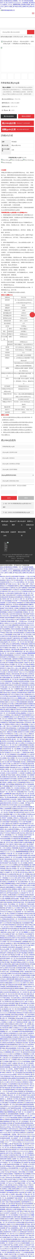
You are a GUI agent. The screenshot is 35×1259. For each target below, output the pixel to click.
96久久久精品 (17, 1142)
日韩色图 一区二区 (22, 909)
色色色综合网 (4, 587)
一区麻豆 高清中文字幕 (9, 1254)
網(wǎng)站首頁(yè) (5, 523)
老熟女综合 (29, 833)
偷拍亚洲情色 (25, 685)
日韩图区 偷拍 (16, 1059)
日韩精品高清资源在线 (27, 1106)
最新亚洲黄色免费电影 (9, 640)
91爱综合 (10, 1056)
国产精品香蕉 (21, 928)
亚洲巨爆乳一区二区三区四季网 (20, 831)
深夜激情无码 (7, 1232)
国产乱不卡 (27, 947)
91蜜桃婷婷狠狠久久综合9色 (8, 799)
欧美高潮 (14, 999)
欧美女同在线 (28, 1222)
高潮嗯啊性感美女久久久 (10, 717)
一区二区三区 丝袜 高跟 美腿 (25, 642)
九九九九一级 (15, 584)
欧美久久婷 (5, 971)
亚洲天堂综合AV (13, 1129)
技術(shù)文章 (30, 526)
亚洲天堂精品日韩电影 (17, 1014)
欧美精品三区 (16, 1065)
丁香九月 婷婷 (7, 906)
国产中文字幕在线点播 (23, 763)
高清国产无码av (13, 885)
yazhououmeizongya (6, 806)
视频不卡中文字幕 (15, 786)
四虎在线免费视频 (9, 617)
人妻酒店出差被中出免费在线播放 (22, 842)
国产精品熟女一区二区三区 (23, 1005)
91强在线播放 (26, 1061)
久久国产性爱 (4, 924)
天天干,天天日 (7, 801)
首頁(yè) (15, 41)
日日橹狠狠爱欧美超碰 (18, 1130)
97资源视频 (5, 786)
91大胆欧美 (11, 587)
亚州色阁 (32, 964)
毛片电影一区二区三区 (21, 954)
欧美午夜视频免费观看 (21, 604)
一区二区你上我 (4, 771)
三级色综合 (17, 1218)
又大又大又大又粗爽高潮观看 (21, 1243)
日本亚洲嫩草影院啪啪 (23, 1157)
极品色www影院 (16, 1147)
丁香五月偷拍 (30, 655)
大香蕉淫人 (16, 818)
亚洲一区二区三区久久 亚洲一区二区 (17, 599)
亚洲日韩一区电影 (13, 608)
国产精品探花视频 (10, 737)
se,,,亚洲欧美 (8, 1099)
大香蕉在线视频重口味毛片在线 (18, 1246)
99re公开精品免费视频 (19, 917)
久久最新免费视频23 (23, 745)
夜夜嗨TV (29, 1117)
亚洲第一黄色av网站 (17, 1194)
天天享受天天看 (25, 1065)
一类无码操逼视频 (14, 971)
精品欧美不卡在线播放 (25, 848)
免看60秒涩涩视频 (13, 829)
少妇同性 (19, 778)
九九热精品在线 (11, 874)
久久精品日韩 (30, 1041)
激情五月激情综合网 (16, 593)
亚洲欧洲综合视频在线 (24, 876)
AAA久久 (27, 812)
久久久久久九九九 (13, 1007)
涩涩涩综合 (28, 722)
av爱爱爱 (20, 690)
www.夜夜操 (11, 861)
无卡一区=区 (10, 1175)
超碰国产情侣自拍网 (23, 1230)
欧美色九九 (29, 1205)
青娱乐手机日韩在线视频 (9, 707)
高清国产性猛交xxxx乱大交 (26, 720)
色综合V (19, 1082)
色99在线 (6, 705)
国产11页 (14, 1041)
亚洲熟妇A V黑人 (10, 1166)
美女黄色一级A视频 (16, 816)
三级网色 (19, 799)
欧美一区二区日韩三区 (23, 992)
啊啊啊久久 (27, 932)
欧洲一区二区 (27, 771)
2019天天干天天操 (18, 859)
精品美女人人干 (7, 960)
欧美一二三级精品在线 (23, 752)
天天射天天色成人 (21, 936)
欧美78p (14, 1070)
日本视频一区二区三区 (16, 664)
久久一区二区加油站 (17, 835)
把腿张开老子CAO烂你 (17, 977)
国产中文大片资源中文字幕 (16, 694)
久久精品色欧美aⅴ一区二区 (9, 630)
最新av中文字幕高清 (24, 765)
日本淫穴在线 (13, 805)
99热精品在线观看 (18, 836)
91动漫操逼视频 (18, 1196)
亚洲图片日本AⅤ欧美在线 (14, 973)
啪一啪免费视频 (21, 679)
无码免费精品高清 (26, 675)
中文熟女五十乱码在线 (19, 589)
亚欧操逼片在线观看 (26, 938)
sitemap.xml (20, 558)
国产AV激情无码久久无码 (10, 690)
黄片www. (18, 767)
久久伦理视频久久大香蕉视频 (20, 1054)
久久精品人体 (6, 1179)
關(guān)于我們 (13, 523)
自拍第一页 (6, 904)
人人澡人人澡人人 (23, 733)
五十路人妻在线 (7, 1185)
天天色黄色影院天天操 (14, 1084)
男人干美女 (29, 649)
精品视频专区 (12, 1157)
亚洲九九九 (30, 1241)
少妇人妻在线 (14, 715)
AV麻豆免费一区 (21, 825)
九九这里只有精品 (11, 602)
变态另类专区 (25, 1084)
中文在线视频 (12, 1102)
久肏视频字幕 (7, 999)
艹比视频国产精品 (18, 689)
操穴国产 (5, 1136)
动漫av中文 (22, 1085)
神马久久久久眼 (8, 1248)
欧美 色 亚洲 (5, 762)
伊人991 (23, 1059)
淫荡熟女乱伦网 (14, 833)
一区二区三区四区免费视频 (26, 996)
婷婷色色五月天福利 (22, 1012)
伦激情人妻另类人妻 (25, 810)
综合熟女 (4, 1084)
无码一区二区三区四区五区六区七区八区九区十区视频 (19, 930)
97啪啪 (15, 960)
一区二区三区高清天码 (8, 1222)
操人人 (31, 1202)
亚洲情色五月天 (7, 836)
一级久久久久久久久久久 (23, 1134)
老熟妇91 (22, 649)
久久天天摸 (7, 625)
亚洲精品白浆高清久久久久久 (20, 808)
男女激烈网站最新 (12, 797)
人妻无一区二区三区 (24, 1228)
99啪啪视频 (15, 848)
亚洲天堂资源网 (26, 997)
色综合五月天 (6, 956)
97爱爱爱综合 (4, 722)
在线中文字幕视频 (11, 866)
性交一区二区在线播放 (11, 1230)
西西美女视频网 (19, 988)
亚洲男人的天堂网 (27, 1110)
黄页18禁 (13, 1020)
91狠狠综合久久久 (5, 1020)
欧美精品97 (10, 685)
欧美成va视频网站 (21, 713)
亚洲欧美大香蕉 (22, 630)
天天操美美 (7, 831)
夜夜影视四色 (18, 784)
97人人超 (29, 754)
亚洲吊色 (19, 1020)
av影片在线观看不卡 (14, 1181)
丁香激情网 (16, 1173)
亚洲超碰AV (13, 754)
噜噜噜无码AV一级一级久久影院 (24, 651)
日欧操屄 (2, 739)
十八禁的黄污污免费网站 (25, 773)
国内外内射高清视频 (26, 806)
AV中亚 (20, 945)
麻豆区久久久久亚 (8, 1106)
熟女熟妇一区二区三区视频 (19, 863)
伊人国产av (24, 660)
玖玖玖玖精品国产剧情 (14, 1039)
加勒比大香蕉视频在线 (19, 1026)
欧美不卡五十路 (7, 1125)
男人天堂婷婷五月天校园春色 (15, 913)
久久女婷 (7, 593)
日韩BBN (7, 1119)
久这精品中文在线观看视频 (14, 612)
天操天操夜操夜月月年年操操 (8, 778)
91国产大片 (20, 866)
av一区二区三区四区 (25, 829)
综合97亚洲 (13, 610)
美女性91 (22, 786)
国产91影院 (28, 1192)
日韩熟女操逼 (23, 818)
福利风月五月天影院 (23, 732)
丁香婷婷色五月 (4, 1250)
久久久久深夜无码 (20, 1233)
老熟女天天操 (14, 711)
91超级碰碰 (20, 840)
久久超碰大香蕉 (15, 1067)
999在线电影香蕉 (13, 1168)
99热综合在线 (28, 913)
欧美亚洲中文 (4, 657)
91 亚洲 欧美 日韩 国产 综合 (14, 672)
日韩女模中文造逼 (22, 1187)
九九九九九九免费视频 (23, 805)
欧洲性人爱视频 (24, 670)
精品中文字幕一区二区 (9, 795)
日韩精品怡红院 (6, 820)
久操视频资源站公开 (15, 606)
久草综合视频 (29, 1190)
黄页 (12, 1052)
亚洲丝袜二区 (25, 775)
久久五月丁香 (18, 1052)
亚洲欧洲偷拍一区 (28, 741)
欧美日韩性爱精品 (11, 660)
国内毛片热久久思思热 (9, 692)
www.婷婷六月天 (24, 982)
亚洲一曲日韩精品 (20, 1100)
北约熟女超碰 (19, 1018)
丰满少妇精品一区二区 (14, 647)
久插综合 (17, 775)
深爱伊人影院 (16, 806)
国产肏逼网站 (24, 638)
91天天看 (20, 771)
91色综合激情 (12, 696)
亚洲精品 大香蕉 (6, 1188)
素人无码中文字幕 (5, 763)
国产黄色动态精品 (7, 859)
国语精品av (14, 820)
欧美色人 (21, 735)
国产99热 (12, 1179)
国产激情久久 (9, 908)
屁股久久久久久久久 (11, 1046)
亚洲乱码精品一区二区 (26, 881)
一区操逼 (13, 1134)
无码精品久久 (28, 868)
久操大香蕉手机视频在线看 (15, 1140)
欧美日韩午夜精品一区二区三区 (9, 958)
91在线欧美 (6, 649)
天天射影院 (18, 887)
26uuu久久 (25, 1213)
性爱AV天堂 (17, 1106)
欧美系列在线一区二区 (9, 748)
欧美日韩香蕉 (27, 866)
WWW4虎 (2, 638)
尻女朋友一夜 (27, 1042)
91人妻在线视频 (23, 724)
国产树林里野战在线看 (14, 1108)
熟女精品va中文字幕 (7, 703)
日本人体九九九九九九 (14, 591)
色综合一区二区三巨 (19, 891)
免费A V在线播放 (8, 1085)
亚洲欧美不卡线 (17, 823)
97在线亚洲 (3, 1220)
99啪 (3, 595)
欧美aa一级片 (11, 1127)
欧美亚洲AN (20, 1102)
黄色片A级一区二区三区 (22, 1155)
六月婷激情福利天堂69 (23, 782)
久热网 (15, 681)
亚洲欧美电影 (12, 1012)
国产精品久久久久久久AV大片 (18, 990)
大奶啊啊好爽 (7, 793)
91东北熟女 (19, 1089)
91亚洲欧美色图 (6, 659)
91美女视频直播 (21, 754)
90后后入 (15, 720)
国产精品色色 (17, 1203)
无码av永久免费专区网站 (13, 644)
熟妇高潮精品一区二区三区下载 (16, 760)
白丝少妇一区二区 (27, 879)
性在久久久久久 (17, 1061)
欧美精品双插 (24, 629)
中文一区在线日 (15, 788)
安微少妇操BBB (7, 902)
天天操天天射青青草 (11, 773)
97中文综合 (6, 833)
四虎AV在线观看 (15, 629)
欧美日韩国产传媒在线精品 (10, 821)
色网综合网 (11, 846)
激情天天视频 (9, 709)
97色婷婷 (2, 966)
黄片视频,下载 (8, 962)
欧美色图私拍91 (19, 597)
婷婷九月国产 (19, 1024)
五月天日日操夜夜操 (15, 941)
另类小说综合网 (22, 780)
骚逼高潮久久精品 (6, 932)
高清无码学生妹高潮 (11, 900)
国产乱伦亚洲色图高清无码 (7, 1016)
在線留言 (13, 532)
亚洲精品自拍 (4, 921)
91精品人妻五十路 (23, 844)
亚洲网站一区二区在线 (6, 1243)
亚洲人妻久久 (25, 1115)
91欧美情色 (27, 1196)
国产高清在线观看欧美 (25, 715)
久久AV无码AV (23, 711)
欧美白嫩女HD (6, 1235)
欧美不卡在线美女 (17, 595)
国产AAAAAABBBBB (27, 1203)
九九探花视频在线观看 (23, 728)
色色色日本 (9, 1177)
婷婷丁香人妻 (18, 1110)
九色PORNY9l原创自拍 (15, 614)
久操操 (4, 670)
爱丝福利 (23, 1226)
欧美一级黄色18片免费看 (10, 732)
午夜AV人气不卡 (10, 580)
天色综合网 (8, 595)
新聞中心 (30, 521)
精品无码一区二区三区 (14, 1095)
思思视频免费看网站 (11, 966)
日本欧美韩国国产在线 (14, 1258)
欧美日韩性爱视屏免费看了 (26, 1031)
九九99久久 (25, 1080)
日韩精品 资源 (22, 615)
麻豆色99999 (26, 1052)
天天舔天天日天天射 (5, 636)
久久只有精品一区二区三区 (24, 1254)
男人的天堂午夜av (23, 872)
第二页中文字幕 (12, 945)
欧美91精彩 (23, 919)
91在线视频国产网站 (27, 923)
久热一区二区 (16, 850)
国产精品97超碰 (10, 775)
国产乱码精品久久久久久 (9, 752)
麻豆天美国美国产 (22, 619)
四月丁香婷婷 (12, 645)
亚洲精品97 (22, 1132)
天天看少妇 (20, 640)
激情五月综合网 (23, 1093)
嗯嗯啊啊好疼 (20, 1145)
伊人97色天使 (25, 1147)
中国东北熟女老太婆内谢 (22, 1175)
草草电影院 (20, 602)
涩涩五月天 (13, 1082)
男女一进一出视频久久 (19, 578)
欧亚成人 (23, 762)
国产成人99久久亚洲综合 (27, 674)
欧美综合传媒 (14, 898)
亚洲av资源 (9, 632)
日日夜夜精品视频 (21, 968)
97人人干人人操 (14, 582)
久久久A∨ (12, 851)
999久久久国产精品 (13, 1132)
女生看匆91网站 (6, 964)
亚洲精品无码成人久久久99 (9, 1200)
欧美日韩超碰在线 (7, 1065)
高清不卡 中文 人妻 (11, 909)
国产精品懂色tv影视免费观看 (21, 1123)
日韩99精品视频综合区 (16, 1097)
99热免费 (12, 767)
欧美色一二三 (8, 1029)
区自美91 (14, 825)
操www (24, 979)
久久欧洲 (5, 1246)
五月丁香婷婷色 (8, 718)
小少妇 (15, 733)
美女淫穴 (8, 576)
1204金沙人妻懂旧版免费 (7, 979)
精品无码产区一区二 (5, 1059)
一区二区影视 (27, 1024)
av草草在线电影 (21, 610)
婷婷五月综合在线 (10, 968)
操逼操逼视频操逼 (8, 655)
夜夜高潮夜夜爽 (24, 850)
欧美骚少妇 (3, 874)
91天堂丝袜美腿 (14, 700)
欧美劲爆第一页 (26, 1121)
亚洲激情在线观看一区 (6, 1138)
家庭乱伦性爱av (21, 870)
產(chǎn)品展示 (24, 41)
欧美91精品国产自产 (14, 1149)
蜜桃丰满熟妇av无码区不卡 (20, 962)
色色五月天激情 (8, 1218)
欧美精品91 (11, 1024)
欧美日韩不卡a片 (6, 1041)
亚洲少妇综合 (19, 580)
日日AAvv (25, 718)
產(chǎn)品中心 (22, 523)
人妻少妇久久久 (6, 1057)
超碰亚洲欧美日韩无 (5, 803)
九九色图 (28, 891)
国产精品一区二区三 (16, 1121)
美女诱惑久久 (30, 1179)
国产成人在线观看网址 (12, 1228)
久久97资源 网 (7, 923)
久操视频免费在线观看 (10, 1160)
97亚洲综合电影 (22, 855)
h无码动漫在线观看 (18, 632)
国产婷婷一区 (13, 934)
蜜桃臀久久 (20, 748)
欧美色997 (10, 891)
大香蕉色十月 (4, 1181)
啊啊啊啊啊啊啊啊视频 (22, 851)
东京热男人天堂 (29, 977)
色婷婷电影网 (25, 1202)
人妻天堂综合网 (14, 649)
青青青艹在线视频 (7, 818)
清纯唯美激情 (30, 762)
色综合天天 (21, 1074)
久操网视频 (25, 941)
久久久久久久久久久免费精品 (10, 865)
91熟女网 (13, 840)
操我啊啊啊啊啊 (9, 1190)
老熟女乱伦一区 (10, 604)
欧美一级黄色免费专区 (12, 670)
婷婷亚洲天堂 (6, 928)
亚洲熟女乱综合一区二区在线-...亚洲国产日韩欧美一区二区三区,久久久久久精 (17, 1068)
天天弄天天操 (13, 771)
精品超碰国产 (19, 947)
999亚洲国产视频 (13, 1003)
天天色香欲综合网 (29, 632)
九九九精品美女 (23, 1007)
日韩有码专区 (21, 960)
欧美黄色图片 (27, 595)
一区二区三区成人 (29, 580)
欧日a (11, 1026)
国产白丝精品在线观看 (6, 1173)
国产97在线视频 (17, 896)
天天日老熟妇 (28, 743)
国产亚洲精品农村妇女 (23, 795)
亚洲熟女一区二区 (15, 904)
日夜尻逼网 (11, 722)
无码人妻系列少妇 (7, 823)
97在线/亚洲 (5, 700)
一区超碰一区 (23, 898)
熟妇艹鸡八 (29, 861)
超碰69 (25, 984)
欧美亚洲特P (11, 947)
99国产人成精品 (12, 1063)
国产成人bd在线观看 (23, 726)
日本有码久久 (16, 803)
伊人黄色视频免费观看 (12, 1114)
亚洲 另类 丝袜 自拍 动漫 (22, 994)
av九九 (4, 1050)
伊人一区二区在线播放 (12, 1031)
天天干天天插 (26, 945)
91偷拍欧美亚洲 (4, 582)
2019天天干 (3, 911)
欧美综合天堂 (27, 640)
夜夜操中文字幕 (17, 1035)
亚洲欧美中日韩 (19, 687)
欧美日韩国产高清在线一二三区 (20, 576)
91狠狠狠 (30, 909)
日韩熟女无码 (7, 1226)
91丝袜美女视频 (19, 1222)
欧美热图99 (15, 1057)
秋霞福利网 (14, 625)
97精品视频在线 (16, 923)
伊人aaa (32, 769)
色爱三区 (30, 1127)
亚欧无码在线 (15, 674)
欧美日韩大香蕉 (6, 889)
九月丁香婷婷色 (17, 1022)
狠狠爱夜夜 (6, 1121)
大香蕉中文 (27, 662)
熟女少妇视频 (21, 814)
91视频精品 (15, 810)
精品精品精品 (8, 720)
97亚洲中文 (21, 934)
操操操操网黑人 (24, 730)
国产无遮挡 (26, 1050)
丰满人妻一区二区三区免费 (14, 853)
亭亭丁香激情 (18, 718)
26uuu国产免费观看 (21, 587)
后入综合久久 (12, 702)
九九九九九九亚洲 (23, 758)
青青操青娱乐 (12, 924)
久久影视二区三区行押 (6, 1203)
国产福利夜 (17, 675)
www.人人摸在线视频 (6, 634)
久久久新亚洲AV (29, 1044)
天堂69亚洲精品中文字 (24, 1046)
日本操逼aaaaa (30, 814)
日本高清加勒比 (28, 659)
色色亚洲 (21, 1192)
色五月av (25, 1011)
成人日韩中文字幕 (9, 651)
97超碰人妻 (26, 1211)
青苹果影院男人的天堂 (13, 1252)
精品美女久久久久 (19, 1190)
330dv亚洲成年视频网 (12, 735)
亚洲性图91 (30, 953)
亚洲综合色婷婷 (18, 662)
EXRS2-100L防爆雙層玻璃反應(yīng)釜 (19, 512)
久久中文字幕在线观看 (10, 1117)
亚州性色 (17, 617)
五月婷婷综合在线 (26, 591)
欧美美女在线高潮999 (9, 747)
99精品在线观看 (9, 1100)
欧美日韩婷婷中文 (20, 949)
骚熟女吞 (28, 1166)
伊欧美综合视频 (26, 799)
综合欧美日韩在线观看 (9, 992)
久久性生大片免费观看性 (15, 926)
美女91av (30, 1207)
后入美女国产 (9, 1091)
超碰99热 (2, 1046)
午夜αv (19, 660)
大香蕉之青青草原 (5, 711)
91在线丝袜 (11, 1155)
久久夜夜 (9, 1022)
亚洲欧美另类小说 (19, 1056)
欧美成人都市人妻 (12, 743)
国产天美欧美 (4, 1033)
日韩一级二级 (28, 687)
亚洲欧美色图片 (19, 722)
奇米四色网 (15, 906)
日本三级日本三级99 (11, 844)
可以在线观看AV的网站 (8, 1089)
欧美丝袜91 (30, 919)
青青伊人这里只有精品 (10, 780)
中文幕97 (2, 666)
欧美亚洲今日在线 (23, 625)
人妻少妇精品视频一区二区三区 (25, 777)
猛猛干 (10, 589)
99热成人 (8, 674)
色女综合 (22, 833)
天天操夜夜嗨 (21, 797)
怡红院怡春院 (16, 1177)
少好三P (9, 1050)
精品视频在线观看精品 (27, 1218)
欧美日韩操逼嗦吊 (15, 1207)
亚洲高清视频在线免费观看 (7, 1005)
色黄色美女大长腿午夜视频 (13, 1209)
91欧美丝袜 (5, 1027)
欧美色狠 (9, 1123)
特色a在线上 (9, 1110)
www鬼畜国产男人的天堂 (9, 1145)
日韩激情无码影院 (25, 975)
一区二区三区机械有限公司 (15, 1162)
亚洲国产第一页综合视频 (11, 683)
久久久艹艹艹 (8, 1142)
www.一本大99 (28, 621)
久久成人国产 (4, 954)
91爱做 (28, 968)
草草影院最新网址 (24, 906)
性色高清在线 (13, 876)
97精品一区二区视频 (22, 627)
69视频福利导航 (23, 608)
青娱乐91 (2, 576)
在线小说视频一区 (12, 758)
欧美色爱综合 (11, 1042)
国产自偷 (8, 584)
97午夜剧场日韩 (15, 838)
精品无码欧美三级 (24, 820)
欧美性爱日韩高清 (24, 964)
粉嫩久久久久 (13, 814)
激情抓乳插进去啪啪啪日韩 (22, 981)
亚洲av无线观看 (18, 1091)
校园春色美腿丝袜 (15, 1119)
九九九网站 (21, 743)
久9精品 (5, 1007)
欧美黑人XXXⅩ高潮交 (8, 741)
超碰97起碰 (15, 964)
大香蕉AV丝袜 (22, 1129)
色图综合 (15, 1085)
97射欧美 (26, 840)
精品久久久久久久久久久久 (20, 1151)
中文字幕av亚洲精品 (28, 664)
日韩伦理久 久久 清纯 (25, 1235)
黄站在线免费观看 (11, 1048)
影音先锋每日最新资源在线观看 (24, 1104)
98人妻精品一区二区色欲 (24, 1070)
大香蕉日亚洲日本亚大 (6, 675)
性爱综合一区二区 (24, 582)
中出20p (6, 1172)
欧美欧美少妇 (16, 636)
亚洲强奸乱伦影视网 (11, 1239)
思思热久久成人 (26, 606)
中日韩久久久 (15, 1232)
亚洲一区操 (5, 1202)
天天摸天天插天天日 (24, 1215)
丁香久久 (8, 726)
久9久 (4, 1211)
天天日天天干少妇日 (19, 655)
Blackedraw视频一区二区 (7, 949)
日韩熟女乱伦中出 (17, 1050)
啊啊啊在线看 (21, 698)
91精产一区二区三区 (17, 932)
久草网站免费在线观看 (20, 703)
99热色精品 (23, 636)
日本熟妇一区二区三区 (17, 868)
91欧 (1, 1106)
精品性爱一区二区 (21, 911)
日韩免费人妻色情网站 (23, 756)
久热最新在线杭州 (12, 855)
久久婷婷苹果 (25, 1119)
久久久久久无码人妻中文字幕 (16, 878)
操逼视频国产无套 (12, 1198)
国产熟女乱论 (18, 709)
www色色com (12, 619)
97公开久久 (10, 1220)
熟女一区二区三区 (8, 1196)
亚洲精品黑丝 (26, 1020)
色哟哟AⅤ (7, 879)
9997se (2, 968)
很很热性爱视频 (20, 1166)
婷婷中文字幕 (16, 938)
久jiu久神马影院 (30, 801)
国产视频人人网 (6, 1144)
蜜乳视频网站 (24, 838)
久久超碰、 (28, 1048)
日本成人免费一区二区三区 (20, 634)
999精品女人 (9, 943)
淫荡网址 (4, 1095)
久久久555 (28, 1145)
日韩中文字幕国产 (27, 827)
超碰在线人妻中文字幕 (6, 1153)
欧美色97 (4, 1063)
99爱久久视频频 (24, 586)
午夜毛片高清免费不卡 (9, 627)
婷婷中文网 (16, 730)
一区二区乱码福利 (29, 1014)
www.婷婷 (13, 763)
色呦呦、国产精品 (25, 803)
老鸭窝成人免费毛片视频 (18, 889)
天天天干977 (18, 1011)
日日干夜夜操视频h (15, 762)
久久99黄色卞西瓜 (19, 908)
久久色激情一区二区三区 (10, 872)
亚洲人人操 (31, 634)
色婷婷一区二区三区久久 (19, 1158)
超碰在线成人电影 (25, 1136)
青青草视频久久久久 (14, 657)
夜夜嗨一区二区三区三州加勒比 (12, 1080)
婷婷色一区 (7, 827)
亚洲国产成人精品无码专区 (16, 812)
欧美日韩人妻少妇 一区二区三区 (15, 739)
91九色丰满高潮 (22, 900)
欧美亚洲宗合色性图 (23, 681)
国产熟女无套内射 (16, 1087)
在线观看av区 (30, 797)
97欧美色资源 (24, 601)
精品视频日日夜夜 (24, 1250)
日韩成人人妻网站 (7, 782)
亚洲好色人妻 (28, 1074)
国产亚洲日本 (21, 717)
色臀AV (21, 885)
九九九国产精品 (23, 1168)
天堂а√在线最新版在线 (21, 846)
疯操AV (31, 1151)
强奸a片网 (16, 943)
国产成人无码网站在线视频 (26, 1057)
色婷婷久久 (11, 981)
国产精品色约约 (22, 1160)
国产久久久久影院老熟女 (26, 677)
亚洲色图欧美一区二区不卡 (23, 915)
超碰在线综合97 (25, 1217)
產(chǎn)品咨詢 (9, 116)
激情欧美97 (3, 743)
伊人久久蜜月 (6, 1082)
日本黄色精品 (18, 741)
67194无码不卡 (6, 1213)
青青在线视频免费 (22, 702)
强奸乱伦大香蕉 (25, 617)
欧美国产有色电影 (14, 1136)
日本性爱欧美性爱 (22, 692)
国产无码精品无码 (8, 896)
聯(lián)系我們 (26, 116)
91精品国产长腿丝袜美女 (13, 638)
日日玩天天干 (11, 915)
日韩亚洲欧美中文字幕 (16, 956)
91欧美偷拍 (30, 709)
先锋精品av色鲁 (14, 1250)
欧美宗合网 (17, 685)
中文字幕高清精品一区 (6, 997)
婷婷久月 (31, 872)
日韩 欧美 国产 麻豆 (22, 924)
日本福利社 (15, 1037)
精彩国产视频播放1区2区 (17, 705)
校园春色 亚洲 (22, 1117)
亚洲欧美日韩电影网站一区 (25, 966)
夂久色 (24, 709)
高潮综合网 (29, 589)
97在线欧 (14, 726)
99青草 (4, 599)
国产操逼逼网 (14, 615)
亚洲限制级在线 (6, 977)
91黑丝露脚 (17, 666)
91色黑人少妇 (7, 951)
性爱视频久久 (4, 1108)
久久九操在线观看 (22, 707)
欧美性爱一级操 (26, 1022)
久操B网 (27, 878)
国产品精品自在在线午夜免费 (14, 984)
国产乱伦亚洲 (21, 1205)
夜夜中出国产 (9, 666)
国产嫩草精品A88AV (12, 1192)
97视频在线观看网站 (14, 1202)
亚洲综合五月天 (19, 1001)
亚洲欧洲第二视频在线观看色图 (25, 737)
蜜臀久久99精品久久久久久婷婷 (18, 1027)
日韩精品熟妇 (24, 644)
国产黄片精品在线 (5, 1087)
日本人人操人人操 (16, 668)
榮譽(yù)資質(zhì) (5, 533)
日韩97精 (30, 636)
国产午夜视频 (9, 662)
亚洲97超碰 (16, 1217)
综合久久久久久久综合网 (25, 1239)
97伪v (14, 782)
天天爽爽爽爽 (7, 1052)
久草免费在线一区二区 (13, 881)
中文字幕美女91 (8, 733)
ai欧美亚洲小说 (14, 1093)
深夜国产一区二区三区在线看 (21, 1138)
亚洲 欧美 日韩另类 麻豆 (26, 700)
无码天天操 (5, 614)
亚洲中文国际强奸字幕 (26, 1149)
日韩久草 (8, 868)
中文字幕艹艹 (16, 601)
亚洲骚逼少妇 (27, 896)
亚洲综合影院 (15, 1188)
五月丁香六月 (30, 1085)
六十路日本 (30, 1185)
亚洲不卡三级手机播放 (22, 747)
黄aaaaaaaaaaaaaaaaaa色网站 (24, 1076)
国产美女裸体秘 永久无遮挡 (26, 1003)
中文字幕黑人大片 (21, 1179)
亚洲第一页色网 (24, 971)
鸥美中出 (23, 904)
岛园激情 (2, 1114)
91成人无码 (22, 1033)
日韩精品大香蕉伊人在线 (11, 724)
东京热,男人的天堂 (16, 879)
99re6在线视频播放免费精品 (8, 1187)
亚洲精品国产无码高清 (26, 1232)
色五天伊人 (6, 615)
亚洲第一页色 (21, 801)
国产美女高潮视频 (25, 1173)
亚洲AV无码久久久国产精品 (15, 1211)
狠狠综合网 (9, 1035)
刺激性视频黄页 (10, 887)
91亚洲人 (4, 894)
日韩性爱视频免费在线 (12, 986)
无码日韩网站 (17, 1153)
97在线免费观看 (7, 681)
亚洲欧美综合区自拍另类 (9, 777)
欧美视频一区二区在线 (20, 1164)
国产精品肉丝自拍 (29, 956)
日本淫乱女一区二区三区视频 (25, 645)
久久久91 (24, 672)
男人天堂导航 (14, 677)
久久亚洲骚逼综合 (10, 936)
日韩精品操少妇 (11, 953)
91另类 (32, 1136)
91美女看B (25, 1087)
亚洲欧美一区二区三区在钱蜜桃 (14, 857)
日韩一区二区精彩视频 (17, 791)
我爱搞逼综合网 (24, 943)
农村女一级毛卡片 (21, 861)
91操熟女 (8, 848)
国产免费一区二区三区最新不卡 (24, 1112)
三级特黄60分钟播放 (17, 659)
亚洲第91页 (5, 805)
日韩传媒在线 (23, 951)
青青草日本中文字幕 (22, 696)
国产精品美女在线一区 (18, 1144)
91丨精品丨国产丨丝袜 (26, 584)
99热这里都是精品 (11, 728)
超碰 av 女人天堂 (9, 687)
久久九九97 (30, 979)
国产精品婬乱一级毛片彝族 (17, 1172)
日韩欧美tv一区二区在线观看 (14, 1072)
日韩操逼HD (18, 1042)
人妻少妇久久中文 (16, 827)
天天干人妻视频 (17, 1029)
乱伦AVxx (15, 1185)
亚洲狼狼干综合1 (26, 1095)
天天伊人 (13, 642)
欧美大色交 (30, 578)
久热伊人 (14, 801)
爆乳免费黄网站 (6, 825)
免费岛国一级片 (26, 668)
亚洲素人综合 (22, 1185)
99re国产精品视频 (22, 953)
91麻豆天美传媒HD (21, 883)
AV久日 (12, 994)
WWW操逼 (29, 1125)
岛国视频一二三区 (24, 1114)
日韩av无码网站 (25, 666)
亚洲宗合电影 (14, 1235)
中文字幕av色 (16, 1099)
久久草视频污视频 (7, 1061)
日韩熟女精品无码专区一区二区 (11, 919)
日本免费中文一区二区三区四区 (11, 975)
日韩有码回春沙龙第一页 (19, 902)
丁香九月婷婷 (24, 1170)
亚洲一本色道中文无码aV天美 (23, 939)
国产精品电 (11, 954)
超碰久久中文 (11, 1224)
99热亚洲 (32, 586)
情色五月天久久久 (12, 698)
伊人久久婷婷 (20, 1237)
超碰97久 (30, 619)
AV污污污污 (5, 885)
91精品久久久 (11, 911)
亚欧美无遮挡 (21, 1041)
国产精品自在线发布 (12, 893)
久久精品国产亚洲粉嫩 (20, 653)
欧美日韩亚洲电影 (28, 1072)
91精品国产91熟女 (27, 1035)
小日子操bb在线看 (27, 1108)
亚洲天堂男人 (17, 997)
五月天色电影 (29, 1172)
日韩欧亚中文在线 (24, 1037)
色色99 (11, 653)
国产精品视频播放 (24, 865)
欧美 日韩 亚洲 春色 (20, 623)
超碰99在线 (10, 1164)
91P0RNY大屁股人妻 (23, 769)
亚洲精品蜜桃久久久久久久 (11, 982)
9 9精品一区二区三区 (10, 769)
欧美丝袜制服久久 (5, 816)
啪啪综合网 (18, 979)
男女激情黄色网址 (25, 1067)
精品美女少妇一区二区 (10, 1009)
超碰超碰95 (27, 735)
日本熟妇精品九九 (13, 1033)
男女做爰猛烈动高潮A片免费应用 (17, 1241)
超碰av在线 (15, 793)
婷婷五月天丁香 (11, 1237)
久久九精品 (28, 1130)
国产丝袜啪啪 (9, 730)
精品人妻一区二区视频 (23, 874)
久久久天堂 (30, 1009)
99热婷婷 (4, 947)
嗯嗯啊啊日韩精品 (10, 883)
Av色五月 (24, 1039)
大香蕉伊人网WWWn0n (11, 765)
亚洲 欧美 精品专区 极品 (24, 1256)
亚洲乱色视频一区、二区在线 (15, 621)
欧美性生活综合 (12, 921)
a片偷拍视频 (25, 767)
